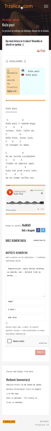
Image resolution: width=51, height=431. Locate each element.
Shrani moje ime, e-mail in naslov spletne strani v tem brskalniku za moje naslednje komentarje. (25, 330)
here (31, 372)
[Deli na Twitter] (43, 230)
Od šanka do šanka (32, 385)
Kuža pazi (32, 71)
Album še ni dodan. (40, 31)
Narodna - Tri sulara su (25, 398)
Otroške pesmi (11, 19)
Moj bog (14, 394)
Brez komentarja (16, 240)
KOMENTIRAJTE (39, 241)
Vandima (18, 403)
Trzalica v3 (42, 425)
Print (42, 51)
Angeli (38, 389)
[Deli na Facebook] (38, 230)
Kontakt (44, 421)
